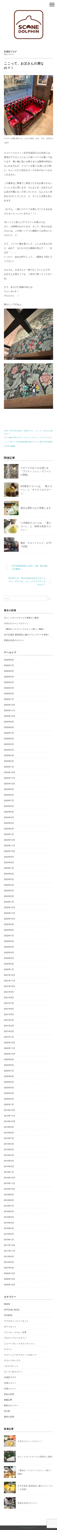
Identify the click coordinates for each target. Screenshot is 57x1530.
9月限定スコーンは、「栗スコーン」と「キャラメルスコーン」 (36, 489)
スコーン (35, 437)
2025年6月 (9, 738)
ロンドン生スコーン (13, 1371)
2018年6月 (9, 1211)
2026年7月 (9, 665)
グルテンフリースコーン (15, 1337)
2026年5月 (9, 676)
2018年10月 (9, 1188)
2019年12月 (9, 1110)
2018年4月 (9, 1222)
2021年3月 (9, 1025)
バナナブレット (11, 1365)
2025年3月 (9, 755)
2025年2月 (9, 761)
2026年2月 (9, 693)
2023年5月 (9, 879)
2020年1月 (9, 1104)
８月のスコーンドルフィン (16, 623)
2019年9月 (9, 1126)
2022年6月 (9, 941)
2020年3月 (9, 1093)
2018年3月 (9, 1228)
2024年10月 (9, 783)
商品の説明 (9, 1394)
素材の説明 (9, 1416)
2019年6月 (9, 1143)
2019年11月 (9, 1115)
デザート (11, 441)
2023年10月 (9, 851)
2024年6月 (9, 806)
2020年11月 (9, 1048)
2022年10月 (9, 918)
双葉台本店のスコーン (14, 640)
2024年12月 (9, 772)
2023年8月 (9, 862)
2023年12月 (9, 839)
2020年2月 (9, 1098)
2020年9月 (9, 1059)
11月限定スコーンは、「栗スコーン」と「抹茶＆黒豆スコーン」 (35, 526)
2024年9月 (9, 789)
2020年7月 (9, 1070)
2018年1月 (9, 1239)
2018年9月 (9, 1194)
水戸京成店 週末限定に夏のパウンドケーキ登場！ (27, 634)
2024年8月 (9, 794)
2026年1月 (9, 699)
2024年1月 (9, 834)
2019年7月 (9, 1138)
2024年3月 (9, 822)
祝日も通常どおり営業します (35, 508)
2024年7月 (9, 800)
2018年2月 (9, 1233)
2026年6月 (9, 670)
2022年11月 (9, 913)
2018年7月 (9, 1205)
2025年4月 (9, 749)
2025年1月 (9, 766)
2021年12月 (9, 974)
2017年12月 (9, 1245)
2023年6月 (9, 873)
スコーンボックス (12, 1360)
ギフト (20, 437)
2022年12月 (9, 907)
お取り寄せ (12, 437)
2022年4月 (9, 952)
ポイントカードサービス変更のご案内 (21, 617)
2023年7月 (9, 867)
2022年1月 (9, 969)
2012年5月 (9, 1262)
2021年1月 (9, 1036)
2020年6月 (9, 1076)
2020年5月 (9, 1081)
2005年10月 (9, 1284)
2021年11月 (9, 980)
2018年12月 (9, 1177)
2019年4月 (9, 1155)
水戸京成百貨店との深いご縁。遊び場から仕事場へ (29, 567)
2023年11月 (9, 845)
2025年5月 (9, 744)
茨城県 (12, 446)
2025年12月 (9, 704)
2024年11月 (9, 777)
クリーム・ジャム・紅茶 (15, 1332)
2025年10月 (9, 715)
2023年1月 (9, 901)
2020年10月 (9, 1053)
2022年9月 (9, 924)
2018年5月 (9, 1216)
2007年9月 (9, 1267)
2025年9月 (9, 721)
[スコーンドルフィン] (28, 12)
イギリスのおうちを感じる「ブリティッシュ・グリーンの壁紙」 (35, 471)
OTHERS (8, 1315)
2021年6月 (9, 1008)
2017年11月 (9, 1250)
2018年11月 (9, 1183)
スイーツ (27, 437)
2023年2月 (9, 896)
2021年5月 (9, 1014)
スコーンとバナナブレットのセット (20, 1354)
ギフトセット (10, 1326)
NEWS (7, 1304)
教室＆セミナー (11, 1405)
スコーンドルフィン (29, 1528)
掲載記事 (8, 1399)
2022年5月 (9, 946)
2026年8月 (9, 659)
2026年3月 (9, 687)
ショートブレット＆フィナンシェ (19, 1343)
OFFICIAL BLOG (11, 1309)
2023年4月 (9, 884)
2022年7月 (9, 935)
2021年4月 (9, 1019)
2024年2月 (9, 828)
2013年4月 (9, 1256)
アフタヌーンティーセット (16, 1320)
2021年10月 (9, 986)
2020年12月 (9, 1042)
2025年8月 (9, 727)
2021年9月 (9, 991)
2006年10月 (9, 1278)
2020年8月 (9, 1064)
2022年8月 (9, 929)
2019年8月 (9, 1132)
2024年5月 (9, 811)
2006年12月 (9, 1273)
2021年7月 (9, 1003)
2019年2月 (9, 1166)
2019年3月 (9, 1160)
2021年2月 (9, 1031)
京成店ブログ (10, 51)
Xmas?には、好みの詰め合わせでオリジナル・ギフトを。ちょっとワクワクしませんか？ (27, 581)
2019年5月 (9, 1149)
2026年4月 (9, 682)
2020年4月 (9, 1087)
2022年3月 (9, 958)
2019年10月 (9, 1121)
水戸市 (6, 446)
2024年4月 (9, 817)
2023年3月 (9, 890)
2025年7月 (9, 732)
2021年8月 (9, 997)
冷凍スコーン (10, 1382)
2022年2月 (9, 963)
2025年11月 (9, 710)
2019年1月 (9, 1171)
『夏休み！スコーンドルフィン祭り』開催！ (24, 628)
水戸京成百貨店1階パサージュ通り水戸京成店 (34, 441)
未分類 (7, 1410)
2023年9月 (9, 856)
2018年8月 (9, 1200)
